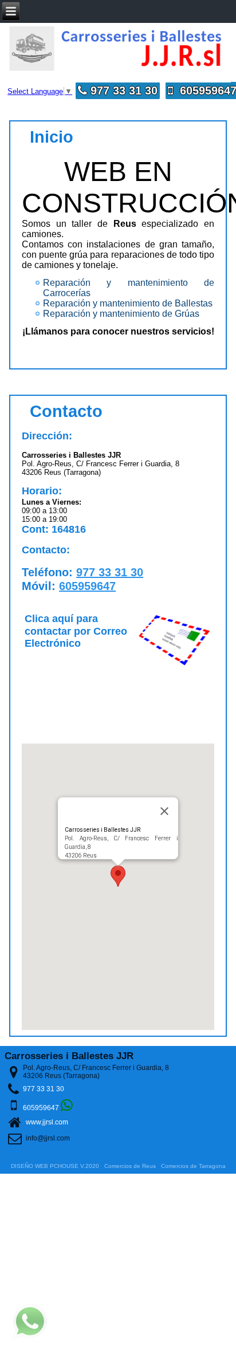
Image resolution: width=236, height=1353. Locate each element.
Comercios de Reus (130, 1166)
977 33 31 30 (122, 90)
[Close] (164, 811)
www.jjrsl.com (47, 1122)
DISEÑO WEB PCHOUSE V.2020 (55, 1166)
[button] (118, 876)
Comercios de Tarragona (193, 1166)
